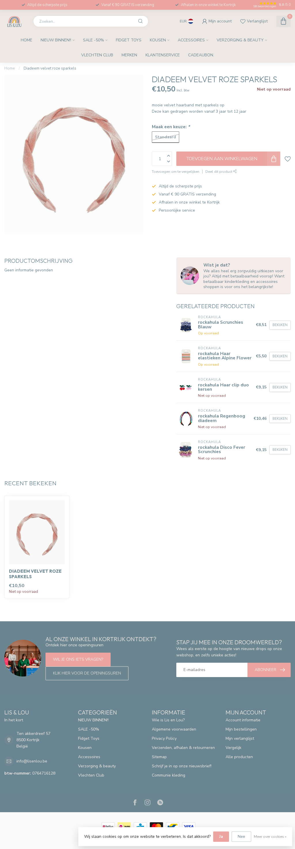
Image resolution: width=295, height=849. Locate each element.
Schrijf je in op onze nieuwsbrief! (181, 766)
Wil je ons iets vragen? (78, 659)
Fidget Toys (128, 40)
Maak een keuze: (171, 127)
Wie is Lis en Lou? (168, 720)
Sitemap (159, 757)
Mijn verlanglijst (240, 738)
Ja (221, 836)
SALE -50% (93, 40)
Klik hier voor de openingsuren (87, 673)
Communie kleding (168, 775)
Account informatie (243, 720)
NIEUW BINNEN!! (56, 40)
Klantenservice (162, 55)
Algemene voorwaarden (174, 729)
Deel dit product (219, 171)
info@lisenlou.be (31, 761)
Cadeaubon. (201, 55)
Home (26, 40)
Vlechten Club (97, 55)
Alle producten (239, 757)
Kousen (158, 40)
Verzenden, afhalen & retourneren (183, 747)
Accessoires (191, 40)
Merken (129, 55)
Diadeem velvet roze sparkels (50, 68)
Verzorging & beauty (240, 40)
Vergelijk (233, 747)
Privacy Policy (164, 738)
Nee (241, 836)
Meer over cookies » (270, 836)
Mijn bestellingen (241, 729)
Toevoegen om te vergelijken (175, 171)
